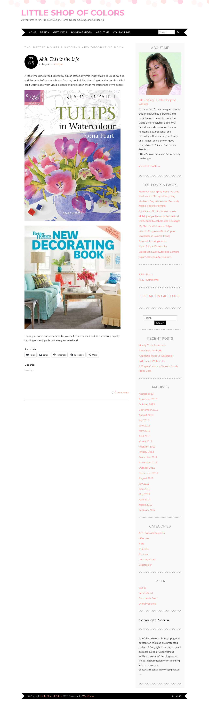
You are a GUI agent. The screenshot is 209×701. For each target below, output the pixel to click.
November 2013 (148, 399)
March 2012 (145, 504)
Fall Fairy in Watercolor (152, 361)
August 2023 (146, 393)
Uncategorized (147, 559)
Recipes (143, 554)
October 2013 (147, 404)
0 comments (122, 392)
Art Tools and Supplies (152, 533)
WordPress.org (147, 603)
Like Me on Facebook (160, 296)
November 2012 (148, 462)
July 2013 (144, 420)
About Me (102, 32)
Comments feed (148, 598)
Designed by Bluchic (176, 696)
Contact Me (121, 32)
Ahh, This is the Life (59, 59)
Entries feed (146, 593)
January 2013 (146, 451)
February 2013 (147, 446)
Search (160, 323)
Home (32, 32)
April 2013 (144, 436)
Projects (144, 549)
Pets (141, 543)
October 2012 (147, 467)
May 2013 (144, 430)
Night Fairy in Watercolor (153, 246)
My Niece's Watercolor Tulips (155, 226)
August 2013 (146, 415)
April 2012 (144, 499)
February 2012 (147, 510)
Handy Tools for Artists (152, 345)
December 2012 (148, 457)
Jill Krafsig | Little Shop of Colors (157, 102)
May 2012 (144, 494)
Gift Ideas (60, 32)
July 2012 (144, 483)
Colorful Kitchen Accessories (155, 257)
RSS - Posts (146, 274)
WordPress (88, 696)
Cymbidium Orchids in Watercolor (158, 211)
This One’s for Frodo (150, 350)
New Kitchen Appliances (153, 241)
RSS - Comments (149, 279)
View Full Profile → (149, 166)
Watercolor (145, 564)
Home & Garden (81, 32)
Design (44, 32)
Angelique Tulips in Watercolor (156, 355)
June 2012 (144, 488)
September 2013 (148, 409)
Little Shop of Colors (72, 12)
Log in (142, 587)
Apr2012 (31, 63)
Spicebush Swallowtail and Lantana (159, 251)
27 (31, 58)
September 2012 (148, 473)
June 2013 (144, 425)
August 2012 (146, 478)
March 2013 (145, 441)
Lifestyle (58, 64)
